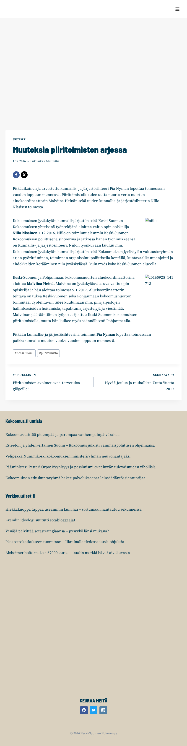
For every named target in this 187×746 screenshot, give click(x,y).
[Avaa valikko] (177, 9)
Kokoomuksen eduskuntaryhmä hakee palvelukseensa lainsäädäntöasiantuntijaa (75, 478)
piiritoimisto (48, 353)
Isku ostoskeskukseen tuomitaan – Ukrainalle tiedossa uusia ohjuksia (64, 541)
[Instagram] (103, 710)
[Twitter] (93, 710)
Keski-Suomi (24, 353)
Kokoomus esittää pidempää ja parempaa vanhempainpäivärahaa (62, 434)
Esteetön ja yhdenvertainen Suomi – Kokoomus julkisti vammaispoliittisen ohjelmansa (80, 445)
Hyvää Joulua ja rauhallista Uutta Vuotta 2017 (139, 382)
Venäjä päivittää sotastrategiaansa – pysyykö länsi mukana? (57, 531)
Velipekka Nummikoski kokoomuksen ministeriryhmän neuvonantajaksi (67, 456)
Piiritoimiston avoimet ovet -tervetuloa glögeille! (46, 382)
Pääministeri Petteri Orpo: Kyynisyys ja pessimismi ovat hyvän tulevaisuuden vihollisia (80, 467)
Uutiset (19, 139)
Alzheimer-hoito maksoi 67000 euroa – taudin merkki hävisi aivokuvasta (67, 552)
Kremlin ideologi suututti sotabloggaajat (40, 520)
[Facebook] (16, 174)
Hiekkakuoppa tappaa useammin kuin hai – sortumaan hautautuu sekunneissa (73, 509)
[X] (24, 174)
